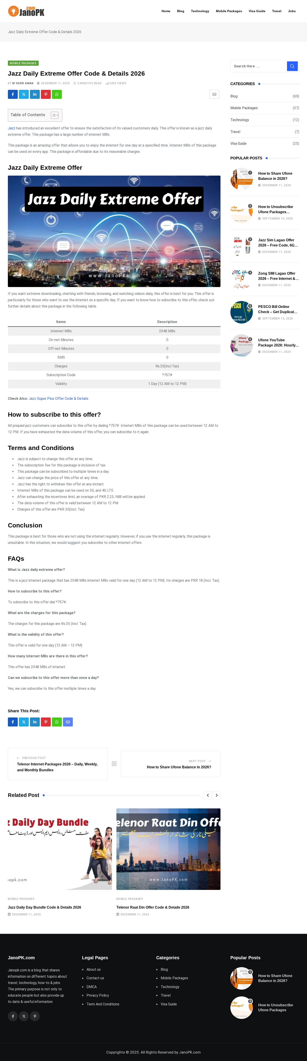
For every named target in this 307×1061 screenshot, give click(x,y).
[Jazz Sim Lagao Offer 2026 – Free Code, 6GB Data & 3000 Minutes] (241, 245)
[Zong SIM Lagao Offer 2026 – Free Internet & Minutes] (241, 279)
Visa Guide (257, 11)
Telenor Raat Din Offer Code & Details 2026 (152, 907)
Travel (276, 11)
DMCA (92, 987)
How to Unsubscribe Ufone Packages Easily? (275, 212)
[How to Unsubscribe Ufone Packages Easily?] (241, 212)
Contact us (95, 978)
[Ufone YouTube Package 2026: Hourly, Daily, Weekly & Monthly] (241, 345)
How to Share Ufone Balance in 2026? (179, 767)
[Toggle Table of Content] (52, 115)
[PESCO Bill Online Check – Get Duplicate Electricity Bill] (241, 312)
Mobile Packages (229, 11)
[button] (208, 795)
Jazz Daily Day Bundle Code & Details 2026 (44, 907)
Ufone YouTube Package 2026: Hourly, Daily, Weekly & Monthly (278, 345)
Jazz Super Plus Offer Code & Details (58, 398)
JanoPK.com (190, 1052)
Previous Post (34, 758)
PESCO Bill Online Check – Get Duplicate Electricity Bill (277, 312)
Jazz (11, 128)
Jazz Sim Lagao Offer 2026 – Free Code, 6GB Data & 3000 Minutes (277, 245)
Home (166, 11)
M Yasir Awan (22, 83)
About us (94, 969)
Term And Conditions (103, 1004)
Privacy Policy (98, 995)
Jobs (292, 11)
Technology (200, 11)
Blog (180, 11)
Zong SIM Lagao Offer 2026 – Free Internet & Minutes (276, 278)
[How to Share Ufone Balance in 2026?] (241, 179)
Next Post (197, 761)
